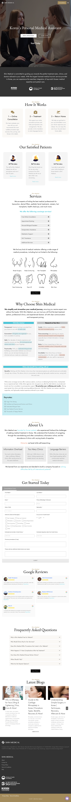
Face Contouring (11, 523)
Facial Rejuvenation (17, 526)
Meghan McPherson (47, 591)
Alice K (10, 605)
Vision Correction (28, 526)
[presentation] (12, 693)
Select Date (7, 535)
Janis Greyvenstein (47, 577)
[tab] (10, 488)
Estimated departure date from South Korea (47, 532)
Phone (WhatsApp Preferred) (44, 500)
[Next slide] (67, 708)
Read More (26, 584)
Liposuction (18, 520)
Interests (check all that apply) (12, 514)
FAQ (3, 769)
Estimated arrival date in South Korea (14, 532)
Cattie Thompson (12, 577)
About (3, 760)
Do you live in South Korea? (43, 514)
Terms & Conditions (6, 767)
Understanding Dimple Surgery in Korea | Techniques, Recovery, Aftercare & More (35, 706)
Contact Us (4, 762)
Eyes (9, 526)
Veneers (28, 523)
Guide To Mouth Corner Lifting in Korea (57, 702)
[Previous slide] (4, 708)
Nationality (40, 507)
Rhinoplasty (10, 520)
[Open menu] (68, 3)
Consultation (62, 3)
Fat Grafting (20, 523)
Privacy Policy (5, 765)
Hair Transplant (11, 518)
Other (9, 528)
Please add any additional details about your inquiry (17, 549)
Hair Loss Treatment (21, 518)
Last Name (40, 492)
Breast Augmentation (28, 520)
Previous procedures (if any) (12, 539)
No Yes (40, 517)
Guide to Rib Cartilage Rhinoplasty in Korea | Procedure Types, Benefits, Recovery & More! (12, 706)
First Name (8, 492)
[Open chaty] (67, 798)
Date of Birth (8, 507)
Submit (35, 560)
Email (6, 500)
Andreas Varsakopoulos (14, 591)
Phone (38, 503)
